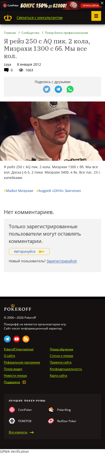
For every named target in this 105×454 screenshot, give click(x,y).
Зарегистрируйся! (62, 261)
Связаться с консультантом (40, 17)
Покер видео (13, 369)
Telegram (7, 339)
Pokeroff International (18, 349)
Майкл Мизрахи (18, 190)
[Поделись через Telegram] (58, 89)
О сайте (9, 356)
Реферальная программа (22, 362)
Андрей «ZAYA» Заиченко (58, 190)
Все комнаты (18, 432)
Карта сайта (58, 376)
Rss (25, 339)
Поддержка (12, 382)
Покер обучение (61, 349)
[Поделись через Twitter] (46, 89)
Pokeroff (8, 17)
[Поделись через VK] (35, 89)
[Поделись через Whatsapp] (70, 89)
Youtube (16, 339)
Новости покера (15, 376)
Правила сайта (61, 362)
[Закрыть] (102, 3)
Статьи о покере (61, 356)
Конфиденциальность (66, 369)
